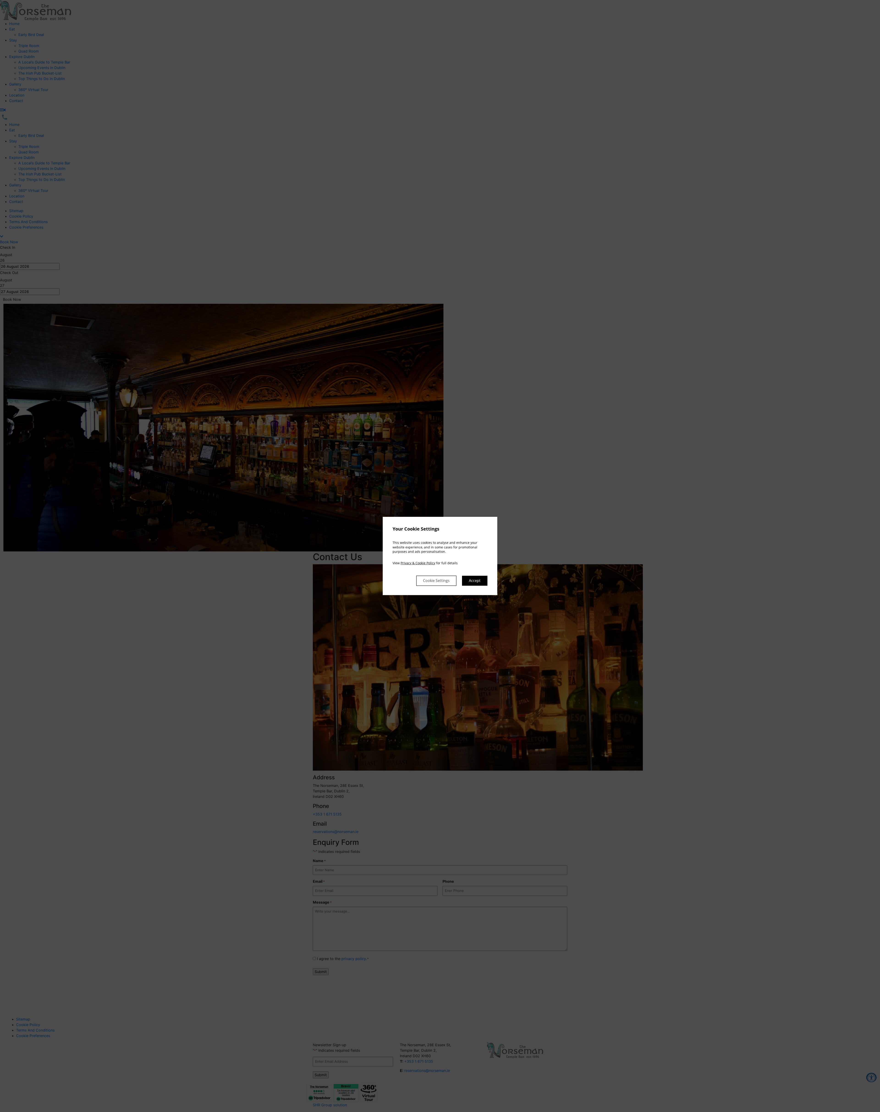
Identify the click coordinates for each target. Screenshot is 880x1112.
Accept (475, 580)
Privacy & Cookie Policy (418, 563)
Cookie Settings (436, 580)
